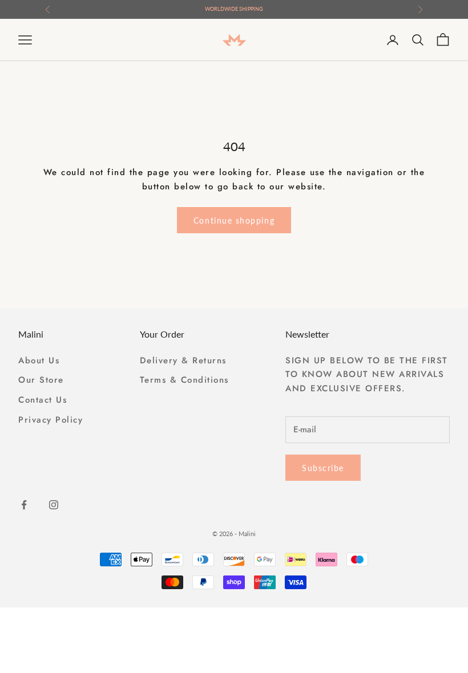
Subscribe (323, 468)
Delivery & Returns (183, 360)
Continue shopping (234, 220)
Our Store (41, 380)
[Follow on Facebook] (24, 504)
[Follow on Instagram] (53, 504)
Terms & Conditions (184, 380)
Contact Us (42, 400)
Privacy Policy (50, 419)
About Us (38, 360)
